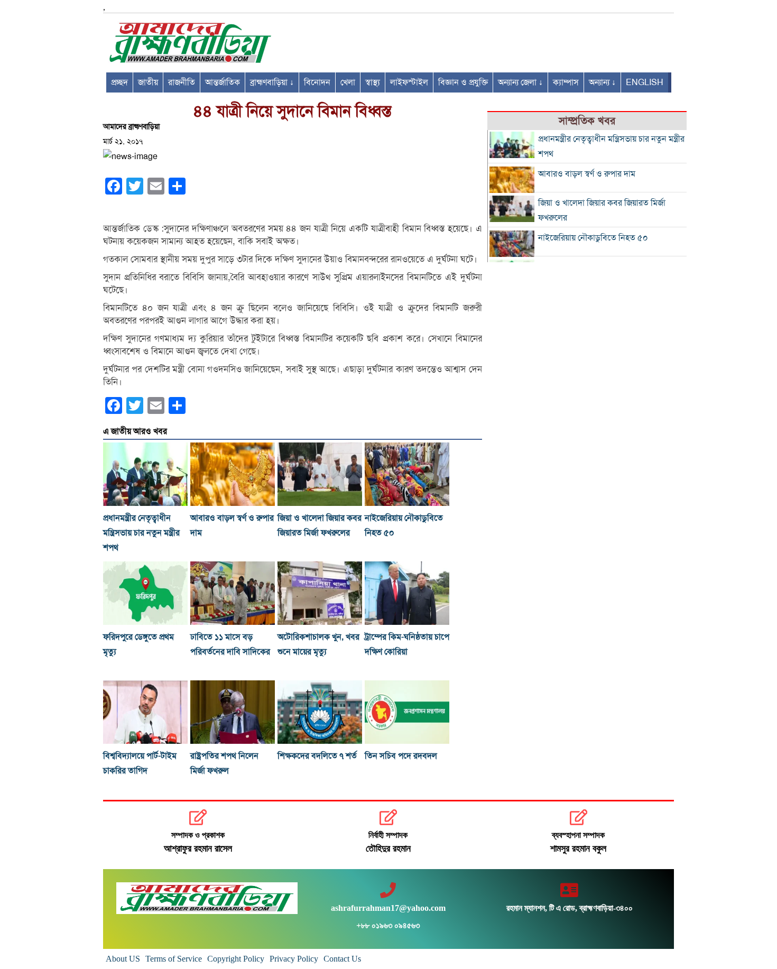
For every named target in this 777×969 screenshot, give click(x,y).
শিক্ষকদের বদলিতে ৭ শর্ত (317, 756)
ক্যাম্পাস (566, 82)
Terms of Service (173, 958)
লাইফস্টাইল (409, 82)
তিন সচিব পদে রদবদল (401, 756)
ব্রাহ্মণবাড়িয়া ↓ (272, 82)
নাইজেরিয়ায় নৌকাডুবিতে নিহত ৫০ (593, 238)
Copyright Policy (235, 958)
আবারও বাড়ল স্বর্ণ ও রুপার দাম (586, 174)
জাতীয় (148, 82)
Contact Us (342, 958)
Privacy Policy (294, 958)
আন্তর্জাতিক (222, 82)
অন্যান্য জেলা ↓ (520, 82)
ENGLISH (644, 82)
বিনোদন (317, 82)
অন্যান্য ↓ (602, 82)
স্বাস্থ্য (372, 82)
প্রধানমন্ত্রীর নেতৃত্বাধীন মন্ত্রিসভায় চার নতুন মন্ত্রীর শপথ (141, 533)
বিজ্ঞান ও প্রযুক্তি (463, 82)
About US (123, 958)
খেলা (347, 82)
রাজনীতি (181, 82)
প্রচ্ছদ (119, 82)
